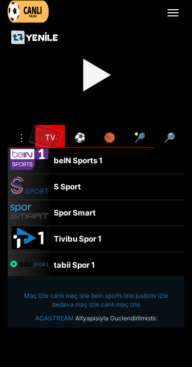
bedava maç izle (75, 304)
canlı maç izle (70, 295)
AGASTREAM (54, 318)
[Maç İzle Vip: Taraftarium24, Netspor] (28, 11)
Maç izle (36, 295)
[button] (21, 136)
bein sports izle (112, 295)
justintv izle (152, 295)
